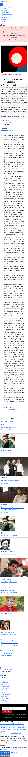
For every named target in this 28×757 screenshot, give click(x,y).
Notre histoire (6, 696)
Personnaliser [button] (5, 755)
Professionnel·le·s (7, 14)
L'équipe (4, 700)
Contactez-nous (6, 702)
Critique (7, 120)
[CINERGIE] (6, 6)
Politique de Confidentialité (17, 747)
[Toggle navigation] (1, 24)
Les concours (6, 694)
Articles (4, 8)
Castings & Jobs (6, 17)
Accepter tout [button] (5, 753)
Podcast (4, 21)
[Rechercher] (1, 4)
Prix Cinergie (6, 698)
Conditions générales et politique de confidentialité (14, 717)
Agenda (4, 10)
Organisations (6, 16)
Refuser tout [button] (14, 753)
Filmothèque (5, 12)
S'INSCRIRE (6, 712)
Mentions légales (16, 733)
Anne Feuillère (9, 122)
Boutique (5, 19)
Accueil (4, 677)
